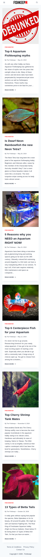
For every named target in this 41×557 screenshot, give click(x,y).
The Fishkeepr (11, 60)
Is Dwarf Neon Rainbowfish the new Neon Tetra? (19, 145)
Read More (10, 90)
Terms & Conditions (14, 547)
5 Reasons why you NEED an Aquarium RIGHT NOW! (18, 238)
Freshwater (9, 47)
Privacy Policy (28, 547)
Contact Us (20, 550)
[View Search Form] (37, 2)
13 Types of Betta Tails (20, 507)
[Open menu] (4, 2)
